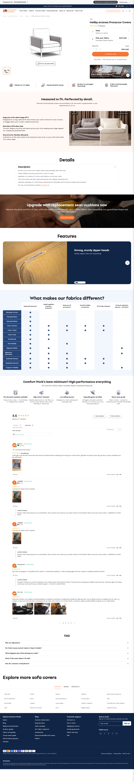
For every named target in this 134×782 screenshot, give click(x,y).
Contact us (71, 720)
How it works (71, 723)
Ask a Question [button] (100, 416)
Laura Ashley (59, 703)
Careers (5, 741)
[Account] (130, 6)
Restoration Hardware (114, 694)
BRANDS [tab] (58, 687)
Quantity (95, 46)
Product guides (8, 729)
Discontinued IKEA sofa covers (45, 735)
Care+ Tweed (12, 330)
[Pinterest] (104, 733)
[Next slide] (127, 263)
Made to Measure (86, 703)
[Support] (126, 6)
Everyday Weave (12, 321)
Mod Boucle (12, 339)
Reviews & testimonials (10, 726)
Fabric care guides (9, 732)
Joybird (32, 703)
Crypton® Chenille (12, 367)
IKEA (5, 708)
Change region (123, 2)
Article (32, 694)
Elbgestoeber (85, 708)
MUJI (57, 708)
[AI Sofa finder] (123, 10)
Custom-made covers (42, 720)
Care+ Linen (12, 335)
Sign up (127, 723)
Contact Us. (45, 185)
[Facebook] (108, 733)
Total (127, 46)
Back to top (126, 753)
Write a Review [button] (115, 416)
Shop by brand (40, 723)
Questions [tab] (28, 425)
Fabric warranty (72, 732)
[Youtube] (116, 733)
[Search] (126, 10)
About (5, 720)
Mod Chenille (12, 343)
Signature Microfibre (8, 353)
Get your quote (67, 217)
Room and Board (9, 698)
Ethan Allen (7, 703)
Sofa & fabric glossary (10, 738)
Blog (4, 723)
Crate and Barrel (61, 698)
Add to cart (111, 54)
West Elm (7, 694)
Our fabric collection (42, 729)
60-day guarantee (73, 729)
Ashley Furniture (112, 708)
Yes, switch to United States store (105, 2)
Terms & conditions (106, 753)
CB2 (108, 698)
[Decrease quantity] (93, 49)
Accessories (39, 732)
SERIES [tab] (66, 687)
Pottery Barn (85, 698)
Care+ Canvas (12, 326)
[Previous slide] (6, 263)
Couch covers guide (9, 735)
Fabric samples (40, 726)
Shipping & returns (73, 726)
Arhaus (58, 694)
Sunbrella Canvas (12, 358)
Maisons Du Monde (36, 708)
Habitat (83, 694)
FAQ (68, 735)
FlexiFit (37, 738)
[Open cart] (129, 10)
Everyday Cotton (12, 312)
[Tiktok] (112, 733)
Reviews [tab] (15, 425)
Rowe (31, 698)
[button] (110, 31)
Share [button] (16, 474)
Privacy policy (117, 753)
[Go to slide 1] (6, 70)
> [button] (74, 623)
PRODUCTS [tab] (75, 687)
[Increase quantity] (100, 49)
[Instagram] (100, 733)
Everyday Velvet (12, 317)
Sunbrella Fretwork (12, 363)
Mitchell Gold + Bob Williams (116, 703)
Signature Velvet (12, 348)
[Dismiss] (130, 2)
